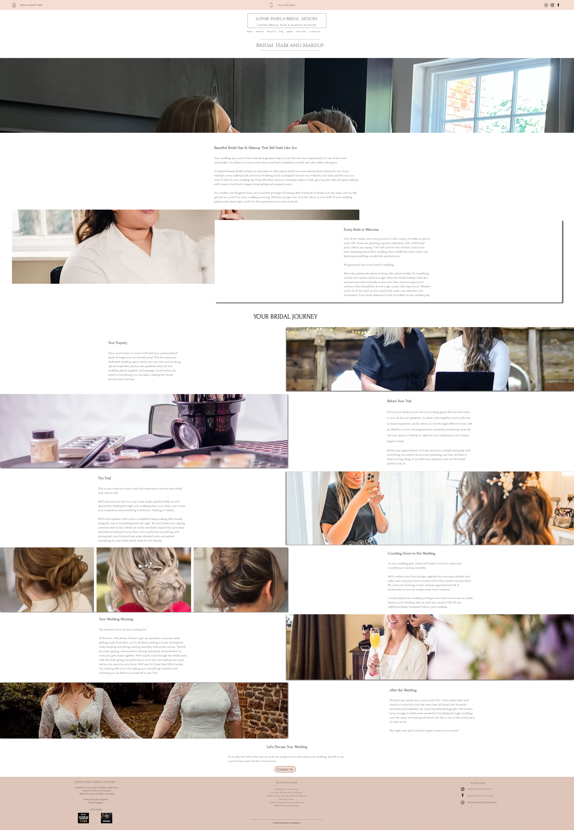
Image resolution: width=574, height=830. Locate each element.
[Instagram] (552, 5)
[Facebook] (558, 5)
